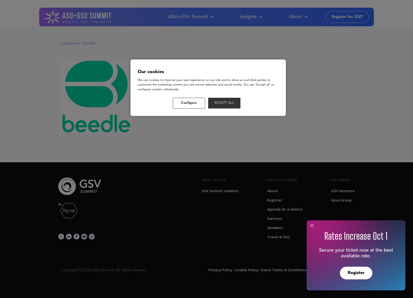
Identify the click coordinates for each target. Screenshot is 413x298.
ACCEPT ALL (224, 102)
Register (356, 273)
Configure (189, 102)
